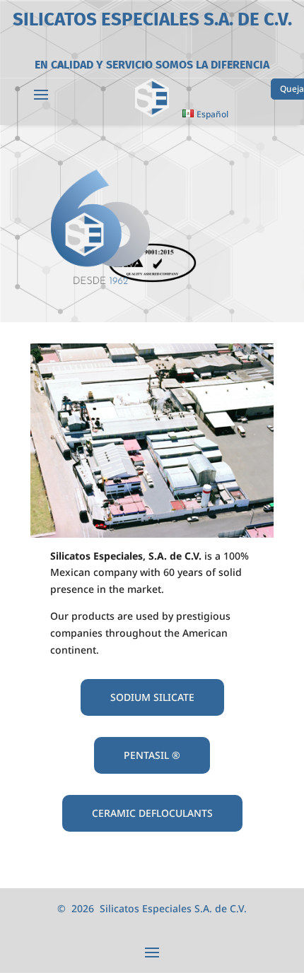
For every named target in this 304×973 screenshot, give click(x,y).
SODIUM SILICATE (152, 697)
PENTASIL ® (152, 755)
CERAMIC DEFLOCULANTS (152, 813)
